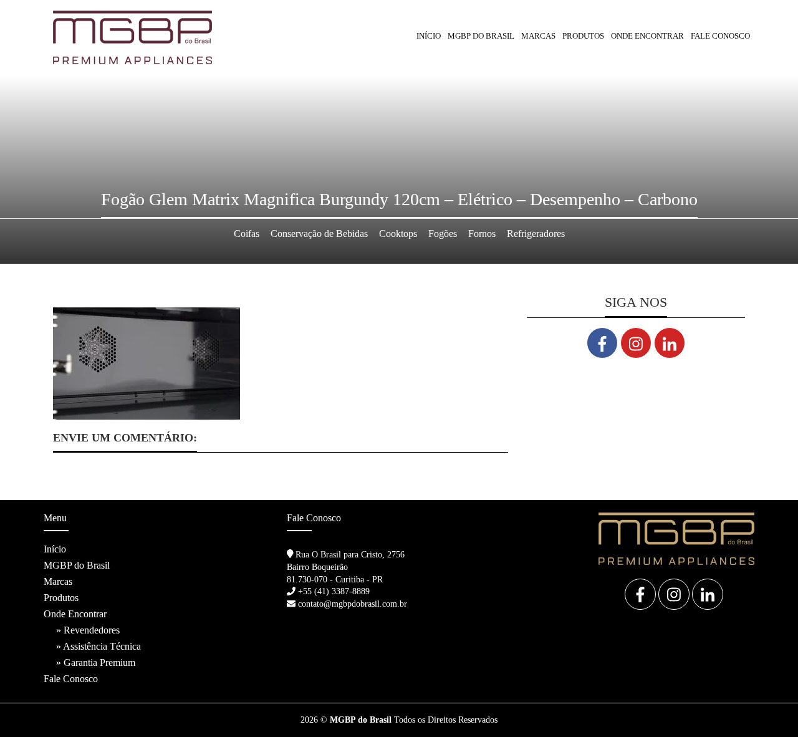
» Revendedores (88, 630)
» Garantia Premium (95, 662)
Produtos (61, 597)
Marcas (538, 36)
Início (428, 36)
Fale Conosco (720, 36)
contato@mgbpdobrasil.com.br (352, 604)
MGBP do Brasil (481, 36)
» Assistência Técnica (98, 646)
